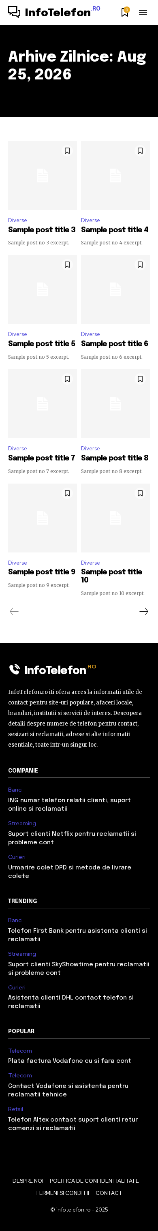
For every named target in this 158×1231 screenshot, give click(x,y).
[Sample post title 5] (42, 289)
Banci (15, 789)
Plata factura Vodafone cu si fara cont (69, 1061)
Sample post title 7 (41, 458)
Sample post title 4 (114, 230)
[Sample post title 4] (115, 175)
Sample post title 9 (41, 572)
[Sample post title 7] (42, 403)
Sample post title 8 (114, 458)
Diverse (17, 220)
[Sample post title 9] (42, 518)
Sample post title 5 (41, 344)
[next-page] (143, 612)
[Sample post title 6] (115, 289)
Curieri (17, 857)
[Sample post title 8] (115, 403)
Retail (15, 1109)
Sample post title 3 (41, 230)
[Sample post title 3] (42, 175)
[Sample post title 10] (115, 518)
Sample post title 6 (114, 344)
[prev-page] (14, 612)
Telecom (20, 1050)
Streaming (22, 823)
